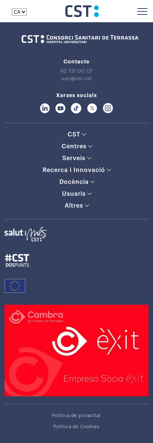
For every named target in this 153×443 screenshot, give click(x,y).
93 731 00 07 (76, 71)
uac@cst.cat (76, 78)
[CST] (82, 15)
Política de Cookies (76, 426)
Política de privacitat (76, 415)
